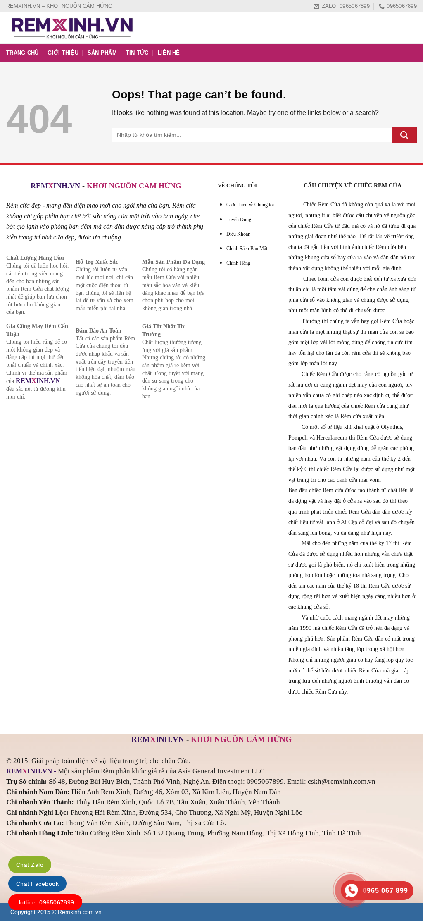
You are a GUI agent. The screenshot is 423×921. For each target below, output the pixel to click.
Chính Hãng (238, 263)
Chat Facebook (37, 883)
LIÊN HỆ (169, 53)
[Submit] (404, 135)
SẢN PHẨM (102, 53)
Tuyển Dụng (238, 219)
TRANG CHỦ (22, 53)
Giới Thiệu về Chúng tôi (250, 205)
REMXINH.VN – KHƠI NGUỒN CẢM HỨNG (59, 6)
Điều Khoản (238, 234)
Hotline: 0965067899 (45, 902)
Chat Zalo (29, 864)
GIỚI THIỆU (63, 53)
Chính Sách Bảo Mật (246, 248)
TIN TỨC (137, 53)
